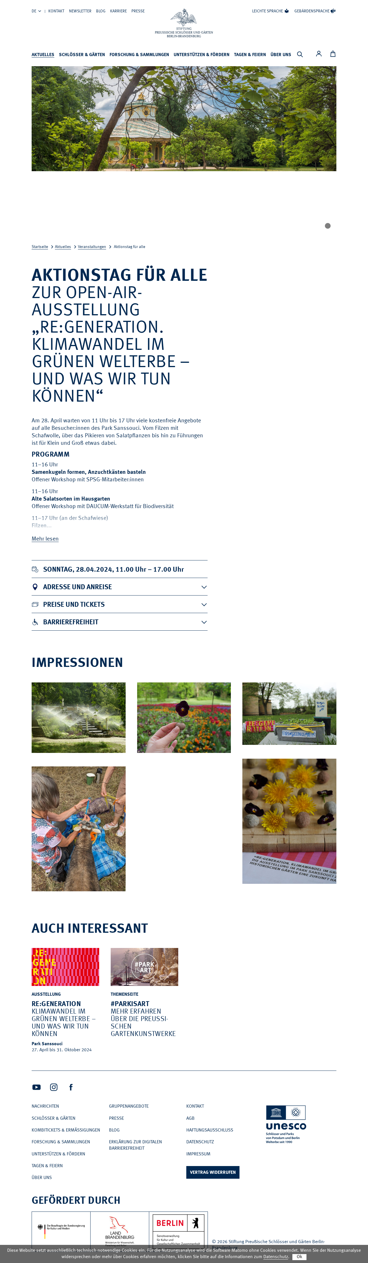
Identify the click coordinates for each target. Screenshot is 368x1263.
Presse (138, 11)
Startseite (40, 247)
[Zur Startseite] (184, 23)
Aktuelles (43, 55)
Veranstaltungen (92, 247)
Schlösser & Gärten (82, 55)
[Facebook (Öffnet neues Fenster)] (71, 1087)
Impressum (198, 1154)
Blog (101, 11)
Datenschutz (200, 1142)
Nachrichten (45, 1106)
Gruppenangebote (129, 1106)
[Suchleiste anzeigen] (299, 54)
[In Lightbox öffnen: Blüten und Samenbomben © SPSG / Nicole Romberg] (328, 878)
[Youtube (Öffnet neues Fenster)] (36, 1087)
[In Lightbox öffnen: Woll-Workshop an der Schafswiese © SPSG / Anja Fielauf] (117, 885)
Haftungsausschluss (209, 1130)
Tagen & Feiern (250, 55)
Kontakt (56, 11)
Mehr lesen (45, 539)
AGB (190, 1118)
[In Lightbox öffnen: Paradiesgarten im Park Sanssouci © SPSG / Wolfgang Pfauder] (117, 746)
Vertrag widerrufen (213, 1172)
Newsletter (80, 11)
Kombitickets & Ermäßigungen (66, 1130)
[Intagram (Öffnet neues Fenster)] (54, 1087)
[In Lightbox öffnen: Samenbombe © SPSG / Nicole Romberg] (222, 746)
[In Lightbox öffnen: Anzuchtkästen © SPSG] (328, 739)
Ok (299, 1257)
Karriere (118, 11)
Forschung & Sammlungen (139, 55)
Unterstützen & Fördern (201, 55)
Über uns (281, 55)
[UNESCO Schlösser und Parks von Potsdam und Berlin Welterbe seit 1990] (287, 1125)
